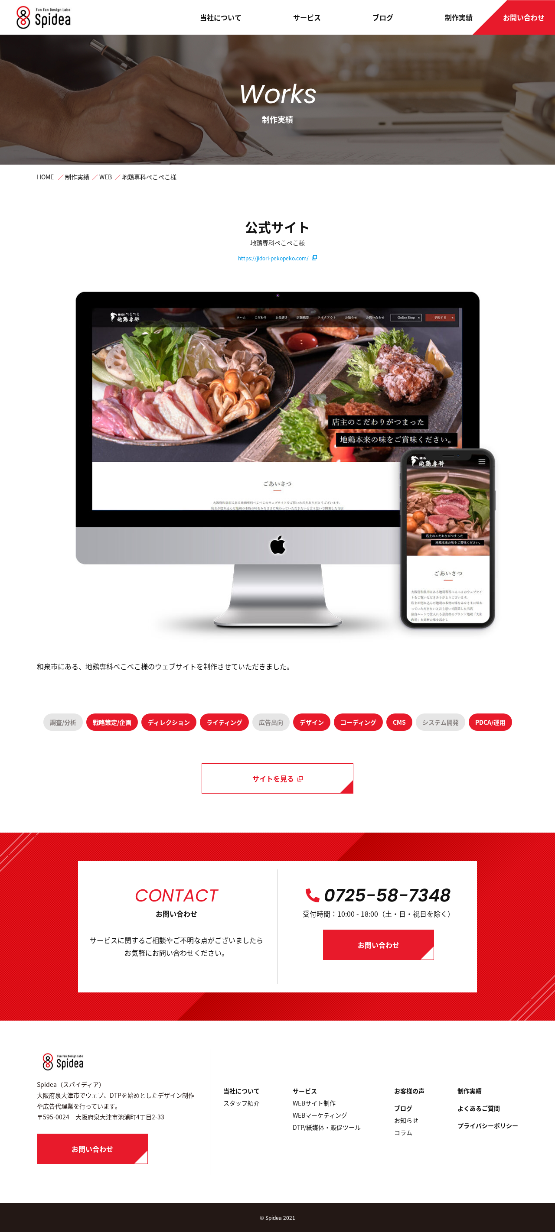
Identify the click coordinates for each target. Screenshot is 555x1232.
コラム (403, 1132)
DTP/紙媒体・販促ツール (327, 1127)
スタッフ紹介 (241, 1103)
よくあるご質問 (478, 1108)
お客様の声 (409, 1090)
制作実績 (459, 17)
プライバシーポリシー (487, 1125)
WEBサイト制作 (314, 1103)
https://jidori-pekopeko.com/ (273, 258)
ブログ (382, 17)
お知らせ (406, 1120)
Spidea (273, 1217)
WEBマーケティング (320, 1115)
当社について (221, 17)
